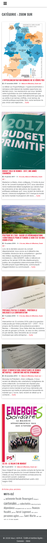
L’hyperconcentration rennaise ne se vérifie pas (23, 80)
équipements (16, 519)
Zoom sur (38, 83)
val (7, 519)
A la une (21, 177)
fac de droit (29, 508)
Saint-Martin (30, 516)
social (5, 519)
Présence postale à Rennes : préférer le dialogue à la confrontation (19, 311)
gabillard (14, 512)
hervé (18, 512)
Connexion (20, 541)
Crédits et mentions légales (33, 538)
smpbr (40, 516)
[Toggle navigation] (5, 3)
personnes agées (11, 516)
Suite (27, 102)
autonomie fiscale (13, 498)
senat (37, 516)
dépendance (9, 508)
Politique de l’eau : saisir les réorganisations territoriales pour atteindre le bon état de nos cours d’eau (23, 237)
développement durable (19, 508)
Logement (26, 512)
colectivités (25, 503)
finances (36, 508)
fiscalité (7, 512)
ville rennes (11, 519)
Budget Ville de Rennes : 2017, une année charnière (19, 172)
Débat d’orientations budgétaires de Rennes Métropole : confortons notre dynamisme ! (21, 371)
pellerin (36, 512)
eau (25, 508)
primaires (22, 516)
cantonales (10, 503)
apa (4, 499)
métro (33, 512)
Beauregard (27, 498)
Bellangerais (36, 499)
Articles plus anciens (11, 489)
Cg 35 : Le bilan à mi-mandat (14, 463)
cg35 (18, 504)
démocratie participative (36, 504)
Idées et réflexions (27, 83)
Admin (28, 541)
